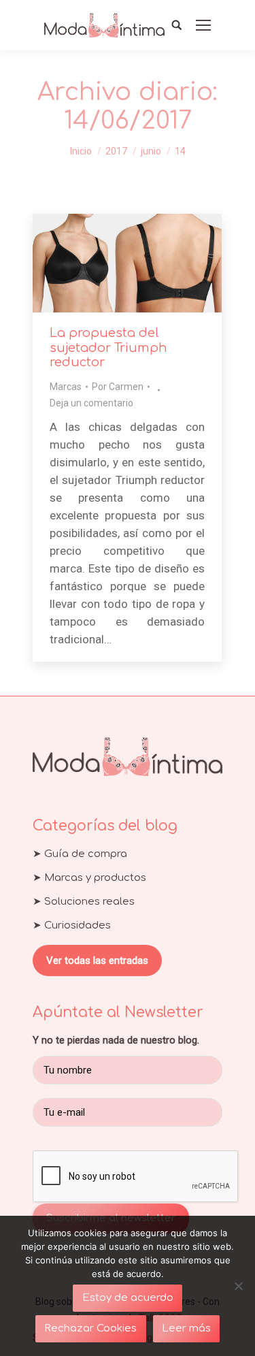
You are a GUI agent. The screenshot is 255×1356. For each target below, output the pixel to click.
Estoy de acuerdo (127, 1298)
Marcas (66, 386)
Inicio (81, 151)
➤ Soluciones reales (84, 901)
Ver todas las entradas (97, 960)
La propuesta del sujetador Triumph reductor (108, 347)
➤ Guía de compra (80, 854)
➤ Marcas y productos (89, 878)
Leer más (186, 1328)
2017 (116, 151)
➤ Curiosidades (72, 925)
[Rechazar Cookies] (238, 1286)
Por (117, 386)
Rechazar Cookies (90, 1328)
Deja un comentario (91, 403)
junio (151, 151)
